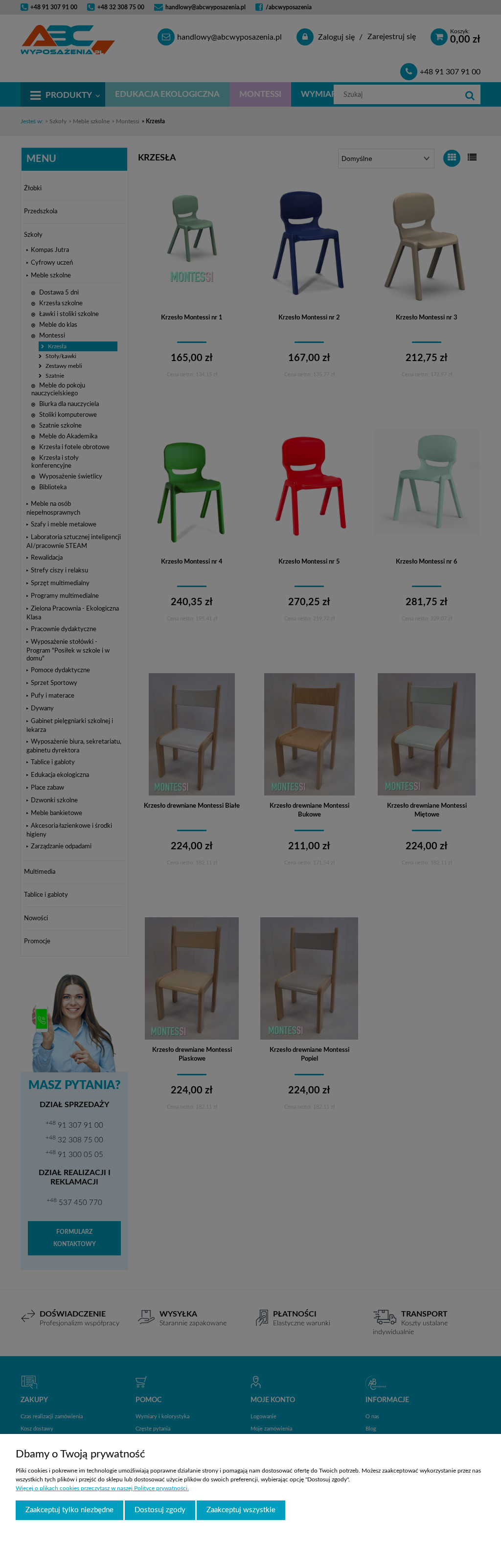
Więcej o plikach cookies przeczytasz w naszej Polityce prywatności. (102, 1488)
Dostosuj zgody (160, 1510)
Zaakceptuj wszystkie (240, 1510)
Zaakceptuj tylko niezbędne (69, 1510)
